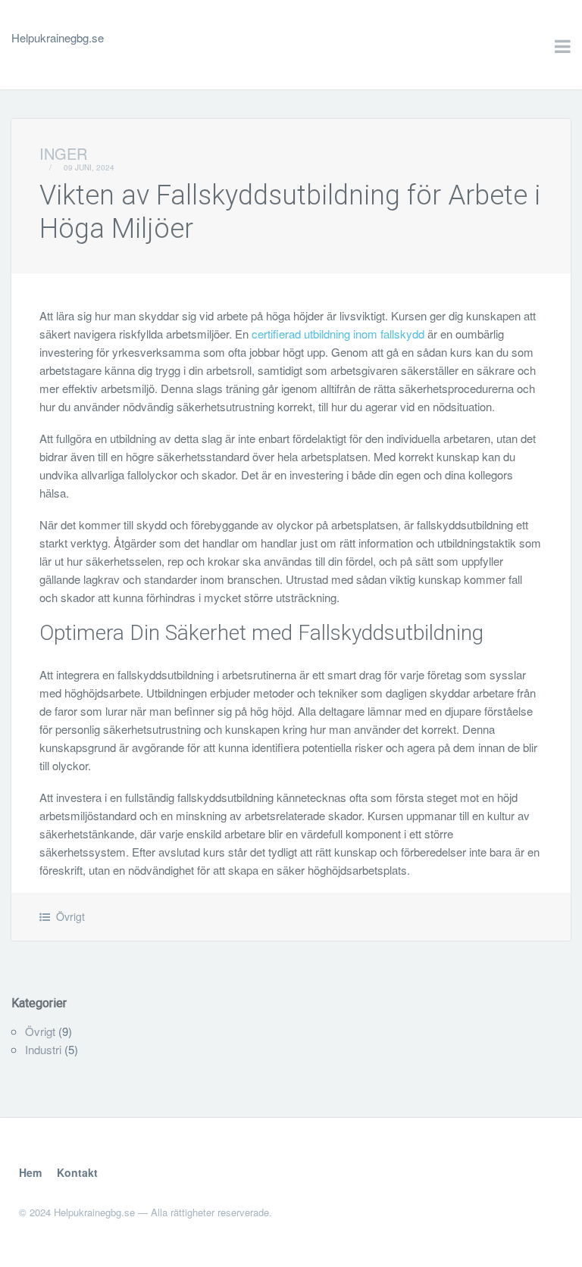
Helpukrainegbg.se (57, 37)
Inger (63, 153)
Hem (30, 1172)
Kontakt (77, 1172)
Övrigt (70, 916)
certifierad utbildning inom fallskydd (338, 334)
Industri (43, 1049)
